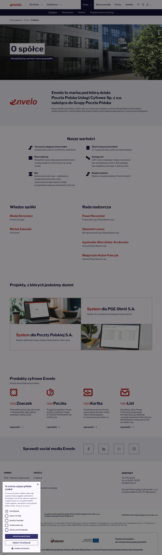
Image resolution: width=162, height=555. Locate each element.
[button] (21, 548)
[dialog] (21, 517)
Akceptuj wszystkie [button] (21, 536)
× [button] (38, 484)
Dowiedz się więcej (23, 506)
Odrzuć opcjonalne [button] (22, 543)
